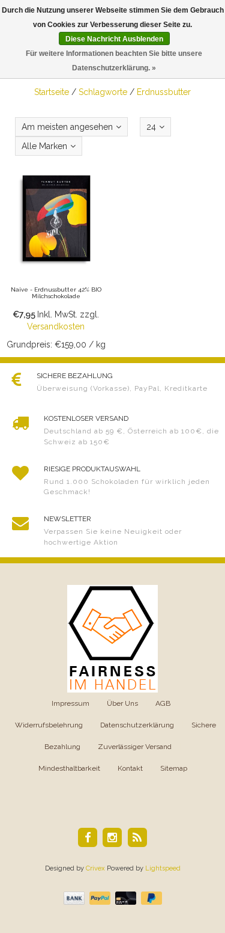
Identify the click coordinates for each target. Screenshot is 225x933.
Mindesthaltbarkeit (69, 768)
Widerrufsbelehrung (49, 725)
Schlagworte (103, 92)
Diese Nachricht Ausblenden (114, 39)
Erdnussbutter (164, 92)
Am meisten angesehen (67, 127)
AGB (162, 703)
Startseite (51, 92)
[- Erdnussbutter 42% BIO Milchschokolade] (56, 260)
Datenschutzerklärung (137, 725)
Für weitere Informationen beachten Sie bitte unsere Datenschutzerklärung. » (114, 60)
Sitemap (173, 768)
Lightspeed (163, 868)
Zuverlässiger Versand (135, 746)
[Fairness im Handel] (112, 638)
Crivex (95, 868)
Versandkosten (56, 326)
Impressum (70, 703)
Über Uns (122, 703)
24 (151, 127)
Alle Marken (44, 146)
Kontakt (130, 768)
